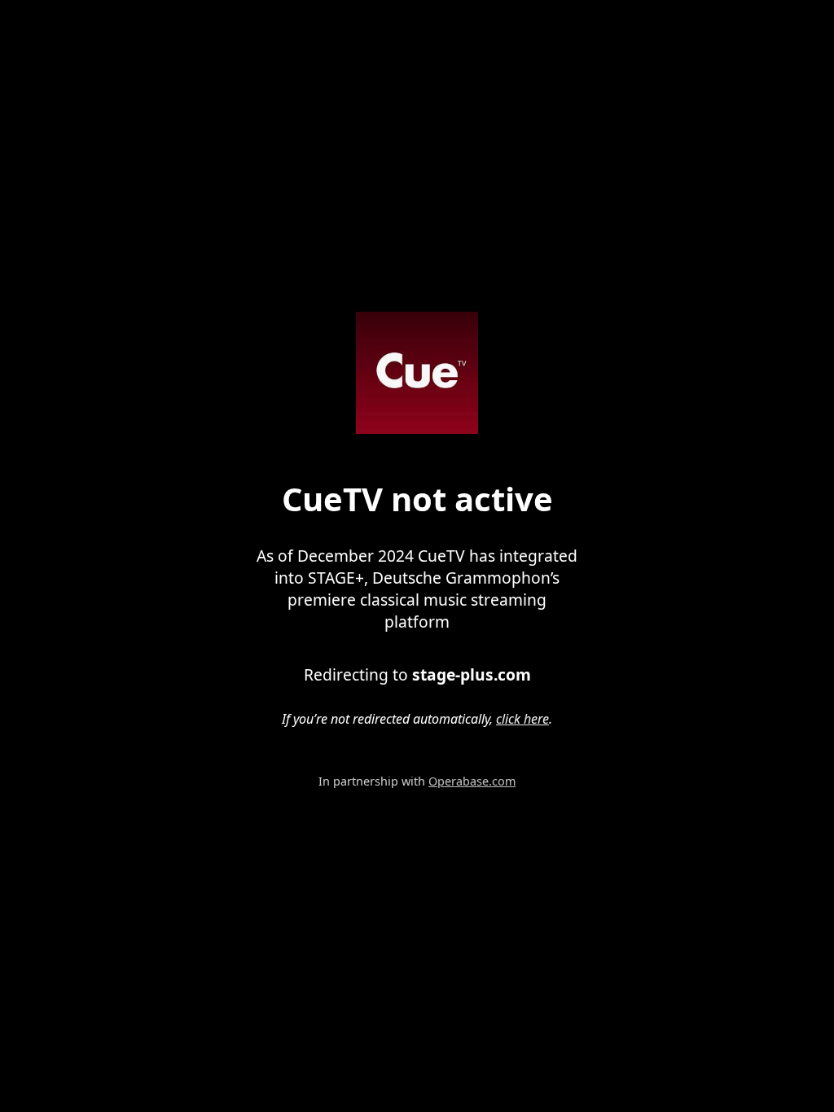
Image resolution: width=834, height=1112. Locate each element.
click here (522, 719)
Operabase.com (472, 781)
